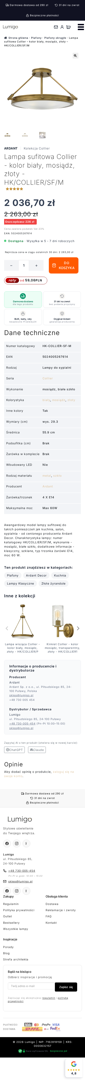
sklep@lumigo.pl (21, 695)
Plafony (36, 37)
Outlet (7, 916)
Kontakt (51, 922)
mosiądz (58, 400)
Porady (8, 947)
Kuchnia (60, 575)
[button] (75, 56)
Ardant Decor (36, 575)
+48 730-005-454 (22, 723)
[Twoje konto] (62, 27)
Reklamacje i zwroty (61, 910)
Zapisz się (66, 987)
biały (46, 400)
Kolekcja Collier (37, 148)
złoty (71, 400)
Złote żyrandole (53, 583)
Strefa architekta (15, 959)
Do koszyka (66, 265)
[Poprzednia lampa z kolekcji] (7, 628)
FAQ (49, 916)
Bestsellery (11, 922)
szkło (57, 475)
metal (46, 475)
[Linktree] (26, 843)
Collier (47, 378)
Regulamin (11, 904)
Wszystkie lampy (15, 929)
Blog (6, 953)
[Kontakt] (56, 27)
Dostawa (52, 904)
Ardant (11, 148)
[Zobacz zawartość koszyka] (68, 27)
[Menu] (81, 27)
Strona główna (18, 37)
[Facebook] (7, 843)
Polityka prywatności (18, 910)
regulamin (48, 997)
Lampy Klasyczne (20, 583)
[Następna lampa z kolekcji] (78, 628)
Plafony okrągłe (55, 37)
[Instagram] (17, 843)
